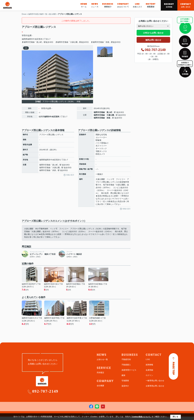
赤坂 (108, 118)
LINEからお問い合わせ (153, 33)
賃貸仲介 (125, 386)
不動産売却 (126, 359)
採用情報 (169, 5)
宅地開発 (125, 381)
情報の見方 (70, 175)
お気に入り (137, 5)
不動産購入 (126, 365)
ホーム (84, 5)
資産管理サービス (129, 370)
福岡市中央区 (32, 39)
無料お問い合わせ (153, 40)
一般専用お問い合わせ (155, 381)
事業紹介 (107, 5)
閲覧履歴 (151, 5)
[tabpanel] (113, 52)
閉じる (175, 417)
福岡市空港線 (99, 112)
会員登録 (149, 370)
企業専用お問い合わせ (155, 386)
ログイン (149, 375)
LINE (148, 359)
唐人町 (109, 112)
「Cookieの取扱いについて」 (141, 417)
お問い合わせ (185, 5)
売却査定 (100, 373)
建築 (123, 375)
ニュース (94, 5)
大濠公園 (110, 115)
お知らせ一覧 (102, 359)
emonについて (123, 5)
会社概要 (100, 386)
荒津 (40, 39)
